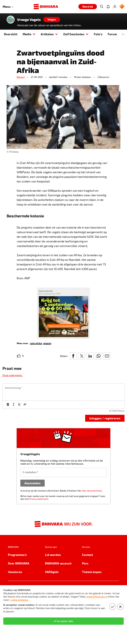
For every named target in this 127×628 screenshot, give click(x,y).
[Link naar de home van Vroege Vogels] (11, 20)
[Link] (24, 404)
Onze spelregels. (12, 375)
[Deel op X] (81, 356)
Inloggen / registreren (104, 418)
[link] (36, 343)
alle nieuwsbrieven (92, 490)
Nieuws (21, 77)
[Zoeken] (102, 7)
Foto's (98, 34)
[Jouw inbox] (108, 7)
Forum (112, 34)
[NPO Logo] (121, 6)
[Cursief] (13, 404)
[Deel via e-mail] (107, 356)
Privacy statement (38, 498)
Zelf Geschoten (73, 34)
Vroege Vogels (29, 20)
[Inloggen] (115, 7)
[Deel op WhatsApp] (98, 356)
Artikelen (47, 34)
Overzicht (10, 34)
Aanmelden (32, 483)
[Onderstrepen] (19, 404)
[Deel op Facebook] (73, 356)
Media (27, 34)
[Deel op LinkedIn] (90, 356)
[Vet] (8, 404)
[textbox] (63, 392)
